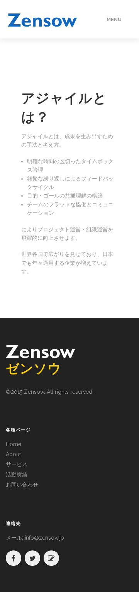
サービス (16, 464)
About (13, 454)
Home (13, 444)
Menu (114, 19)
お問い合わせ (22, 485)
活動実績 (16, 475)
